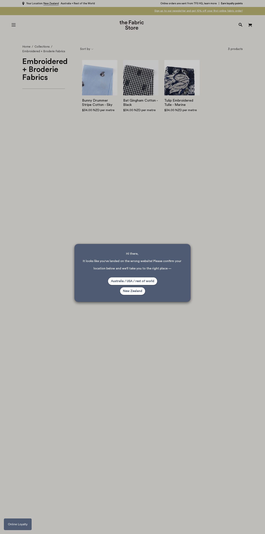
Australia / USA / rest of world (132, 281)
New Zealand (132, 291)
